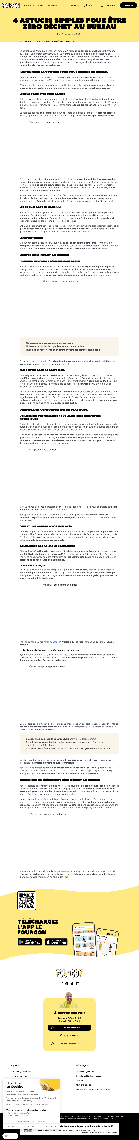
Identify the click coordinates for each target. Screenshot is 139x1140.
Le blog (40, 5)
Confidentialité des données (88, 1076)
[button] (10, 1136)
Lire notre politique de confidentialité (18, 1105)
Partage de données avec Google (20, 1113)
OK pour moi (50, 1126)
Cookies (79, 1080)
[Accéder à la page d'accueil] (11, 5)
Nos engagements (19, 1076)
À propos (27, 5)
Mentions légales (83, 1085)
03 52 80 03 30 (71, 1035)
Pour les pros (52, 5)
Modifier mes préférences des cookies (93, 1089)
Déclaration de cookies (41, 1105)
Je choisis (31, 1126)
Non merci (12, 1126)
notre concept (51, 641)
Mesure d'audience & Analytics (19, 1115)
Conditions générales (85, 1071)
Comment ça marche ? (21, 1071)
